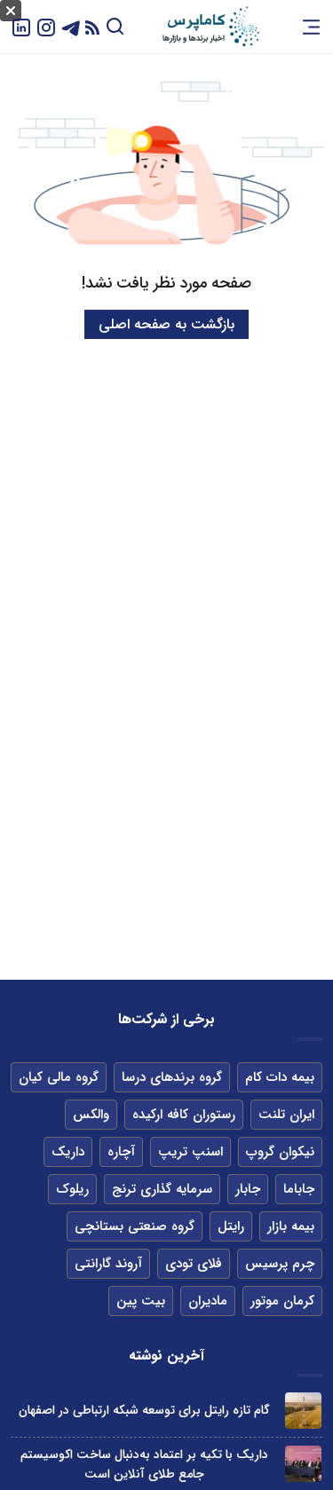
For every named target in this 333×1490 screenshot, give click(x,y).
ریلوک (72, 1189)
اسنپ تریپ (190, 1152)
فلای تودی (193, 1263)
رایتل (231, 1226)
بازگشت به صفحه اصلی (166, 324)
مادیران (207, 1301)
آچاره (121, 1152)
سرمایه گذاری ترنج (162, 1189)
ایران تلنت (286, 1114)
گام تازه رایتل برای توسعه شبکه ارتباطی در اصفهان (144, 1410)
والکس (91, 1114)
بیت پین (140, 1301)
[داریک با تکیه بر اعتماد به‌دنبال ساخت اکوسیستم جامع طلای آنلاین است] (303, 1464)
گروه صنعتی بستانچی (134, 1226)
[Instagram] (46, 26)
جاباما (298, 1189)
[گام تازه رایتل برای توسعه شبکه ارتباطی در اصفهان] (303, 1410)
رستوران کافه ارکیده (183, 1114)
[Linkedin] (21, 26)
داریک (68, 1152)
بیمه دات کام (279, 1077)
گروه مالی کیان (59, 1077)
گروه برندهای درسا (172, 1077)
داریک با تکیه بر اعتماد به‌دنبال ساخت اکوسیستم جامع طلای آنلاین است (144, 1464)
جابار (247, 1189)
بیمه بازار (290, 1226)
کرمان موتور (282, 1301)
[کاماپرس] (210, 27)
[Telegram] (71, 26)
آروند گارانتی (108, 1263)
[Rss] (92, 27)
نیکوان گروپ (280, 1152)
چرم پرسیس (279, 1263)
